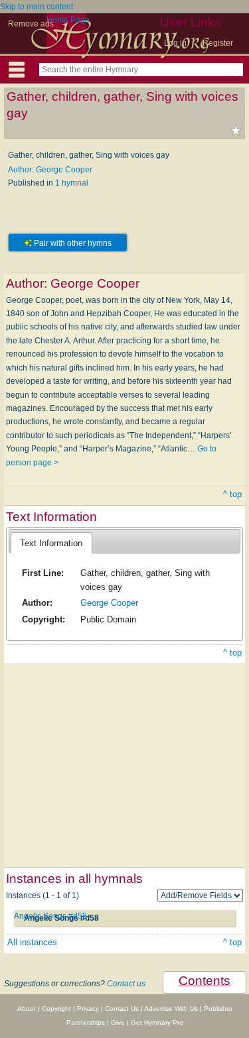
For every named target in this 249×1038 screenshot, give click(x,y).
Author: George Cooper (50, 169)
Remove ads (31, 24)
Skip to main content (36, 6)
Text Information (51, 543)
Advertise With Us (171, 1008)
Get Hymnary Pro (157, 1022)
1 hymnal (71, 183)
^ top (232, 494)
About (26, 1008)
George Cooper (109, 603)
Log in (175, 43)
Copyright (56, 1008)
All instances (32, 942)
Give (118, 1022)
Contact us (126, 983)
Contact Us (122, 1008)
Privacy (88, 1008)
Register (218, 43)
